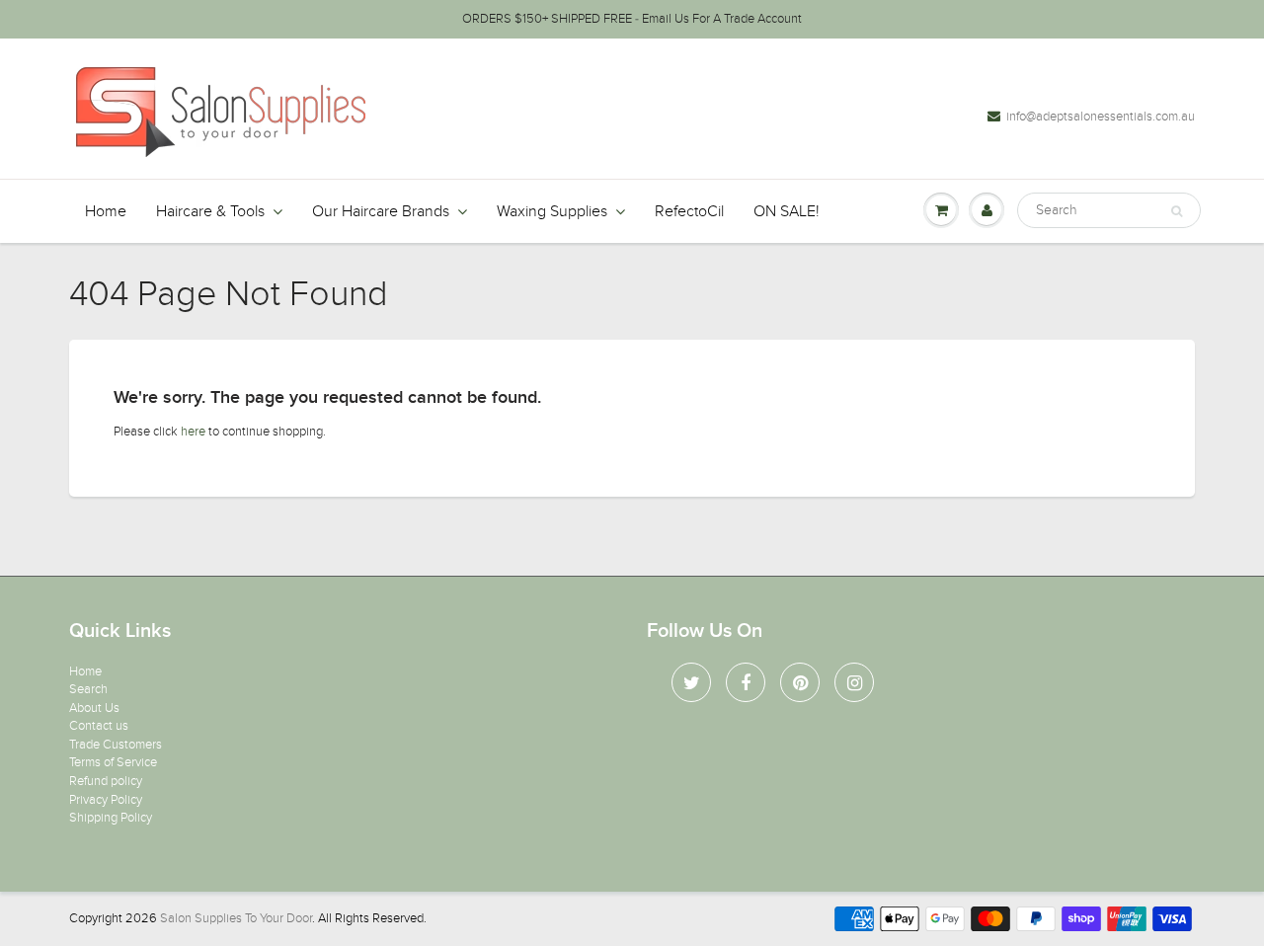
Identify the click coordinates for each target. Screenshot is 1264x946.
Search (88, 689)
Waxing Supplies (552, 211)
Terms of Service (113, 762)
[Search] (1176, 211)
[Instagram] (854, 682)
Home (105, 211)
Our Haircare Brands (380, 211)
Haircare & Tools (210, 211)
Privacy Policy (105, 800)
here (193, 431)
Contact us (98, 726)
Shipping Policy (110, 818)
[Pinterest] (800, 682)
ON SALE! (786, 211)
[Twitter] (691, 682)
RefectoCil (689, 211)
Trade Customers (115, 744)
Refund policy (105, 781)
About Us (94, 708)
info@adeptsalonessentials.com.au (1100, 116)
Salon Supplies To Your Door (236, 918)
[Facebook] (745, 682)
